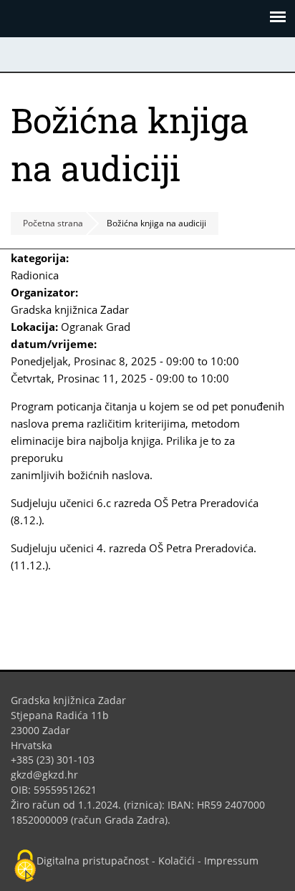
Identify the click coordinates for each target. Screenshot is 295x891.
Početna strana (53, 223)
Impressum (231, 860)
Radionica (35, 275)
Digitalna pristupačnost (93, 860)
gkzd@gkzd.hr (50, 774)
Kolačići (176, 860)
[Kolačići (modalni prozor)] (25, 866)
